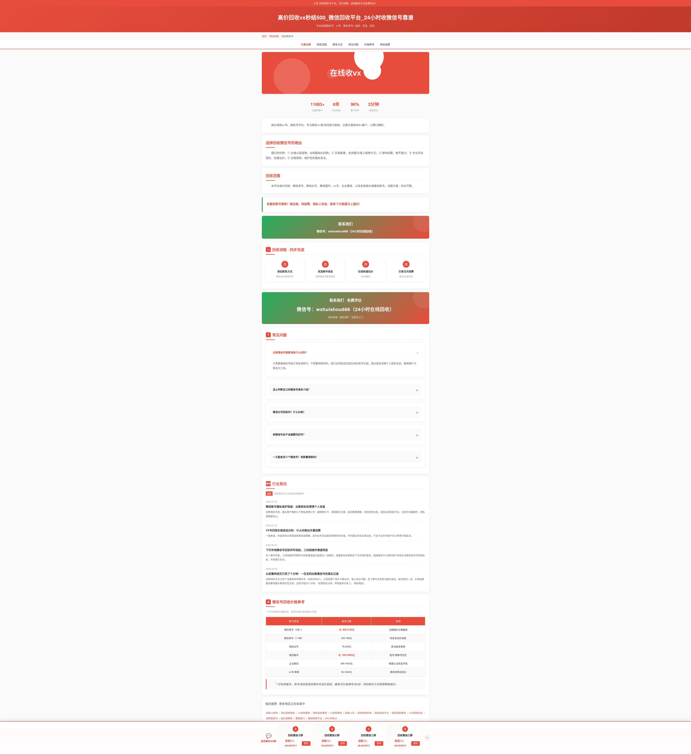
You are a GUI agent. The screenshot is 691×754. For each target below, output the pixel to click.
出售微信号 (272, 718)
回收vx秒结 (272, 712)
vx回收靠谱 (304, 712)
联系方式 (338, 44)
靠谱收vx (300, 718)
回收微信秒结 (365, 712)
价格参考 (369, 44)
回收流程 (322, 44)
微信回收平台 (382, 712)
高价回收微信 (288, 712)
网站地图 (274, 36)
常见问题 (353, 44)
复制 (379, 743)
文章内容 (306, 44)
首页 (264, 36)
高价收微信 (286, 718)
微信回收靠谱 (320, 712)
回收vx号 (349, 712)
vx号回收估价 (416, 712)
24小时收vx (331, 718)
